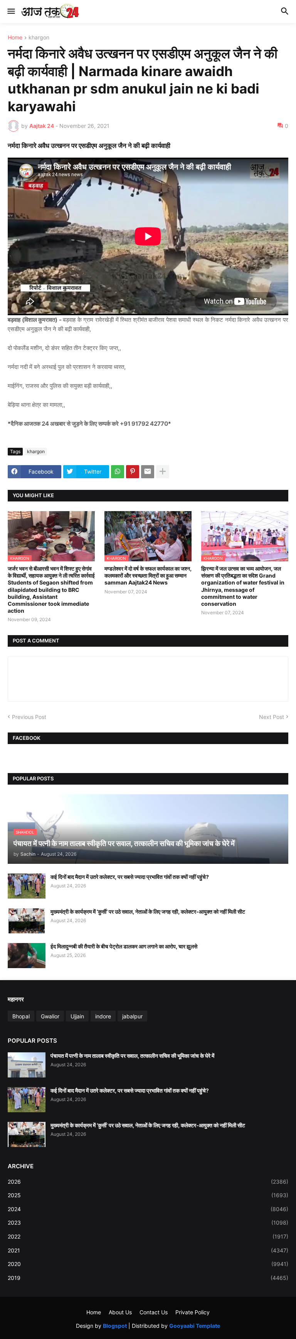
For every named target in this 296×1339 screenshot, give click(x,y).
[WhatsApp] (117, 471)
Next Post (271, 717)
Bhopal (21, 1016)
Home (15, 38)
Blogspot (115, 1325)
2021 (148, 1250)
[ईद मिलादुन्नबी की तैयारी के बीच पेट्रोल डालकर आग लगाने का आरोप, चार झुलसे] (26, 955)
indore (103, 1016)
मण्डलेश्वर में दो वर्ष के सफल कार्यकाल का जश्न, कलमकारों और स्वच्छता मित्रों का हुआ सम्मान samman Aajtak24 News (148, 575)
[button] (10, 11)
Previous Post (29, 717)
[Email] (147, 471)
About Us (120, 1312)
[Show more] (162, 471)
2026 (148, 1181)
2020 (148, 1264)
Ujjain (77, 1016)
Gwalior (50, 1016)
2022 (148, 1236)
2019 (148, 1277)
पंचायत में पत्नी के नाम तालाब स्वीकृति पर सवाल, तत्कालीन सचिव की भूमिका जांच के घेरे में (132, 1055)
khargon (39, 38)
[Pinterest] (132, 471)
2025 (148, 1195)
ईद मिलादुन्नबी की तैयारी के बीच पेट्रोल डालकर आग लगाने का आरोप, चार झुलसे (123, 946)
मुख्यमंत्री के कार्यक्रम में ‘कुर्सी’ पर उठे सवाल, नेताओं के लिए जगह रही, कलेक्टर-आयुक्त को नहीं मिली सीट (147, 911)
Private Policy (192, 1312)
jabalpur (132, 1016)
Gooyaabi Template (194, 1325)
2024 (148, 1209)
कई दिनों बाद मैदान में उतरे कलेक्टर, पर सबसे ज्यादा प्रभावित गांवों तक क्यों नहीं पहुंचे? (129, 876)
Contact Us (154, 1312)
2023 (148, 1222)
